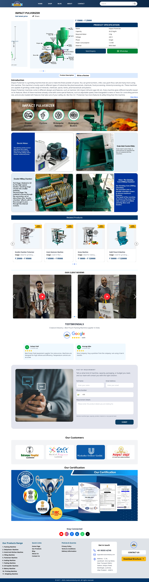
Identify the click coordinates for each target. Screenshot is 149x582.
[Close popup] (110, 262)
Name (80, 263)
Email (80, 282)
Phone (80, 273)
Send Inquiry (93, 314)
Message (81, 292)
